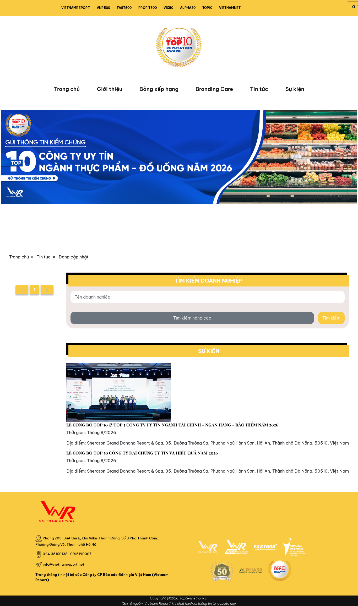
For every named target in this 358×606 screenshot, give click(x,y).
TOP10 (207, 8)
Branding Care (214, 89)
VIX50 (168, 8)
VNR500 (103, 8)
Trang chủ (67, 89)
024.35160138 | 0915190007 (67, 554)
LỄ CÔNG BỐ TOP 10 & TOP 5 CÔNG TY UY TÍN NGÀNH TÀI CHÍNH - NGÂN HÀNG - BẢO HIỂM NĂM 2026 (172, 425)
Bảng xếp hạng (158, 89)
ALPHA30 (188, 8)
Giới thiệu (109, 89)
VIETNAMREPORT (75, 8)
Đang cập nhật (73, 256)
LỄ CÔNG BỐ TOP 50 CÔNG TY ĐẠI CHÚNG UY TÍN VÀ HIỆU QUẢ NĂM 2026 (142, 453)
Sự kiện (294, 89)
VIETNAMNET (230, 8)
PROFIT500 (147, 8)
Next (5, 159)
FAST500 (124, 8)
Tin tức (259, 89)
